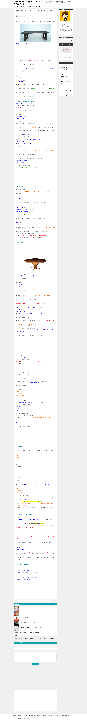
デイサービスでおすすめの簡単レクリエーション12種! (27, 572)
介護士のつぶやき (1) (64, 76)
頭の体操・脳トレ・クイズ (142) (66, 90)
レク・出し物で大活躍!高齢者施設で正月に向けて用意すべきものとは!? (30, 617)
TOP (24, 715)
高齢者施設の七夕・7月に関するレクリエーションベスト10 (28, 622)
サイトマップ (23, 6)
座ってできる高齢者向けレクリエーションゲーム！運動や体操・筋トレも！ (30, 627)
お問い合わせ (29, 6)
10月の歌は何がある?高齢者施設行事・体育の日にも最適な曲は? (29, 612)
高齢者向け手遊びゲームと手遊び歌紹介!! (25, 567)
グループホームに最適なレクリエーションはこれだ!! (27, 582)
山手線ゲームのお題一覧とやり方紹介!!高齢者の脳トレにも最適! (24, 638)
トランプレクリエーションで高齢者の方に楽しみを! (27, 134)
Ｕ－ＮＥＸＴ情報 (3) (64, 95)
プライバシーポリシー (36, 6)
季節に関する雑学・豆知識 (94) (65, 81)
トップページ (16, 6)
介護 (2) (62, 74)
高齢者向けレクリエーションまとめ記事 (24, 570)
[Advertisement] (35, 52)
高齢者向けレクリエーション (20, 16)
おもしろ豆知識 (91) (64, 67)
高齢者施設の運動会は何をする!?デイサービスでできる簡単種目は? (29, 632)
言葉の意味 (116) (63, 88)
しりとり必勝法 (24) (64, 69)
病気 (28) (62, 83)
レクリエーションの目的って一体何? (24, 579)
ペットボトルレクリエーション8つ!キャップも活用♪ (27, 577)
